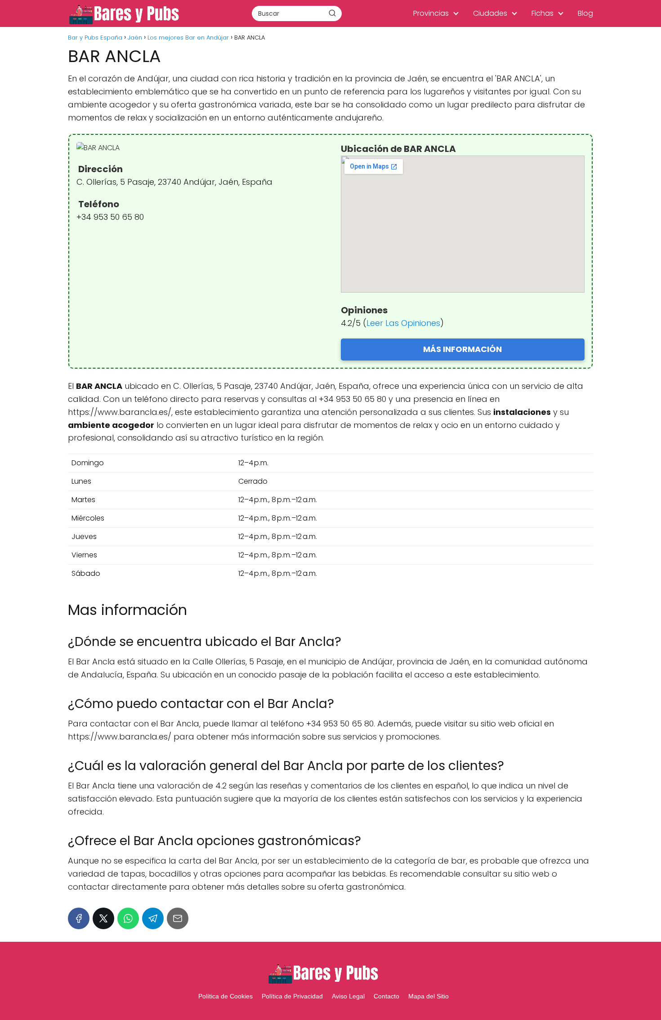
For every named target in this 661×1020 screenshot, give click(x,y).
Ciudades (490, 13)
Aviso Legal (348, 996)
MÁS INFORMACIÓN (462, 349)
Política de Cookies (225, 996)
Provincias (431, 13)
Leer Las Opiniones (403, 323)
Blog (585, 13)
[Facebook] (78, 918)
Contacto (386, 996)
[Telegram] (153, 918)
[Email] (177, 918)
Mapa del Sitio (428, 996)
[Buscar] (332, 13)
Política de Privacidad (292, 996)
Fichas (542, 13)
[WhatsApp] (128, 918)
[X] (103, 918)
